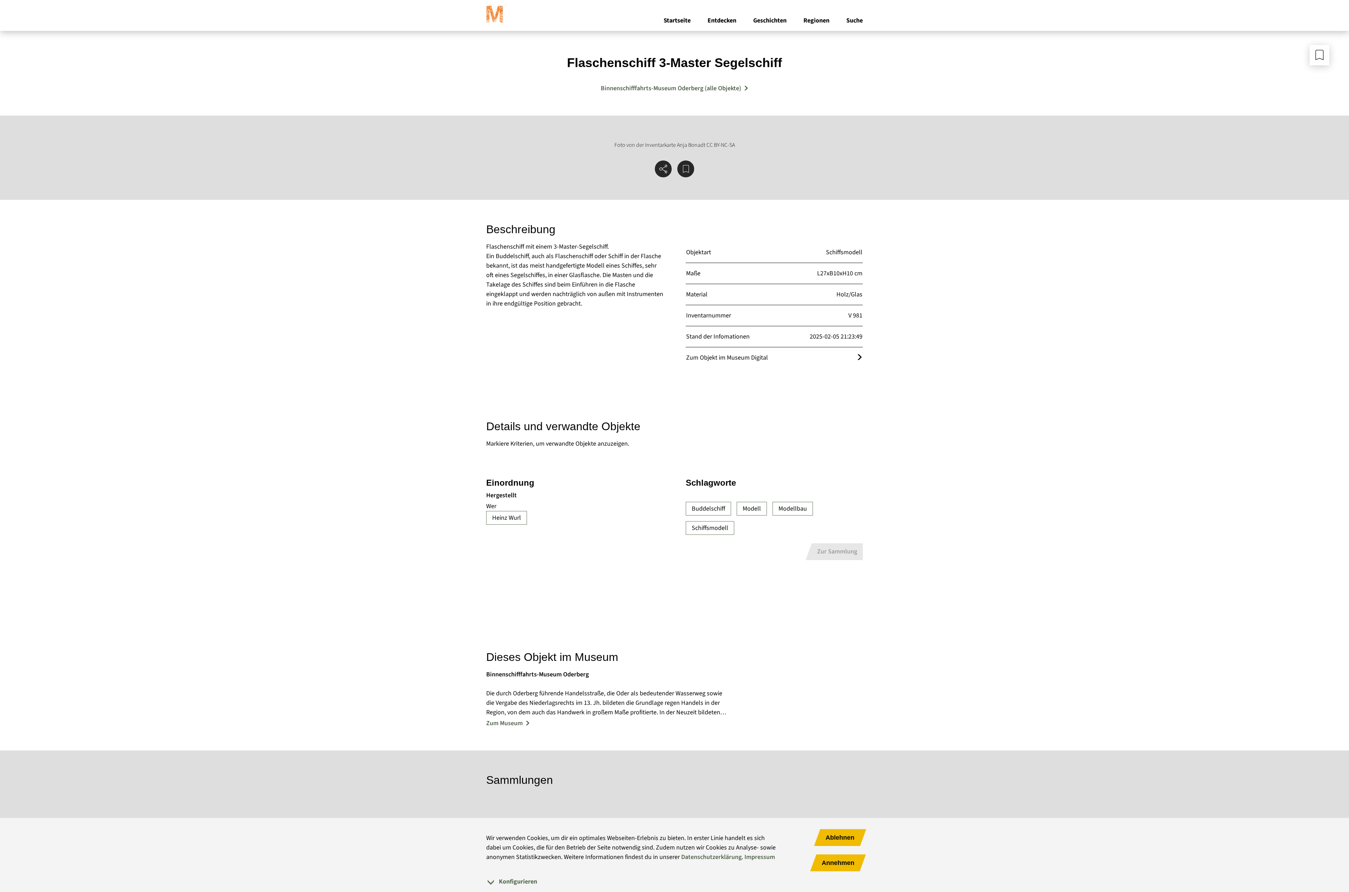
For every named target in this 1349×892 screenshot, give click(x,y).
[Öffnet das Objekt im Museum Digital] (859, 357)
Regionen (816, 20)
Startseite (677, 20)
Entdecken (722, 20)
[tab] (674, 881)
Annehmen (838, 862)
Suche (854, 20)
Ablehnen (840, 837)
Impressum (759, 857)
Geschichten (770, 20)
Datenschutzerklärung (711, 857)
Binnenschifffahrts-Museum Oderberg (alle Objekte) (671, 88)
